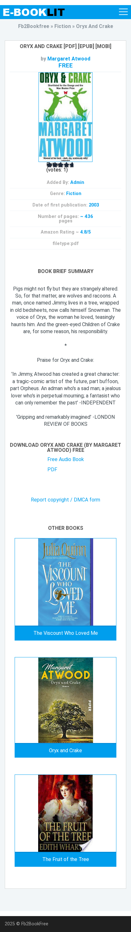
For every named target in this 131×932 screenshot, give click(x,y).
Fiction (73, 193)
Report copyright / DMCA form (65, 499)
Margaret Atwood (68, 59)
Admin (77, 182)
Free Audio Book (65, 459)
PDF (52, 469)
